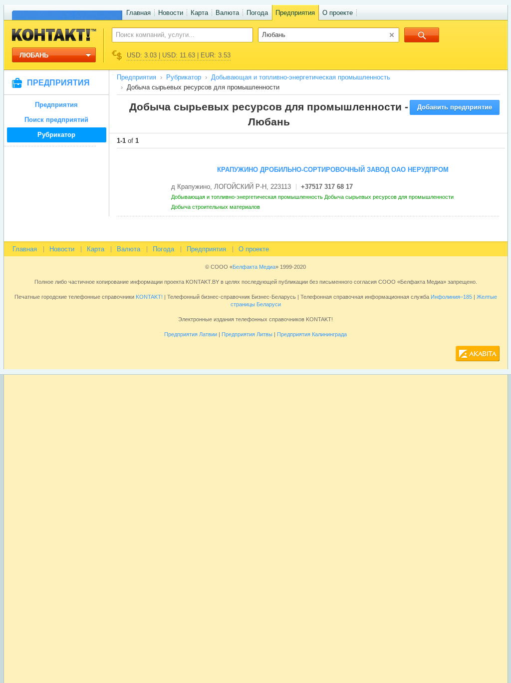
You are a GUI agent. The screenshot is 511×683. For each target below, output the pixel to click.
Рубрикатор (56, 134)
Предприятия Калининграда (312, 334)
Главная (138, 12)
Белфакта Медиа (254, 267)
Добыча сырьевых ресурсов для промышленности (389, 197)
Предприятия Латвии (190, 334)
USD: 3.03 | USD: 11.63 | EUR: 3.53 (179, 55)
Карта (199, 12)
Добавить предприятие (454, 107)
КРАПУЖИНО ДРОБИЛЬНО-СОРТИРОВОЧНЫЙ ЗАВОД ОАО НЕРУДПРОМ (333, 169)
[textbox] (177, 34)
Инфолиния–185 (451, 297)
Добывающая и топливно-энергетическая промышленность (300, 77)
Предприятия (295, 12)
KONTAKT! (148, 297)
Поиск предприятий (56, 119)
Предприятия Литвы (247, 334)
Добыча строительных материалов (216, 207)
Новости (170, 12)
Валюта (227, 12)
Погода (257, 12)
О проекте (337, 12)
